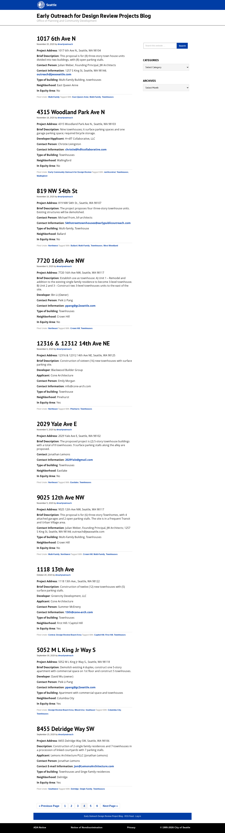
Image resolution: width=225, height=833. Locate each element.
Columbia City (114, 710)
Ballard (74, 246)
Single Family (86, 789)
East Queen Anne (80, 97)
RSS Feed (129, 816)
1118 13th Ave (55, 569)
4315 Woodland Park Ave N (71, 112)
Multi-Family (54, 97)
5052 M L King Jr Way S (66, 650)
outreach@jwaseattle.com (54, 74)
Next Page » (110, 806)
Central (51, 635)
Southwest (53, 789)
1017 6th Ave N (56, 38)
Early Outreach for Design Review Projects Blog (94, 17)
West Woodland (110, 246)
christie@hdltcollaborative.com (86, 149)
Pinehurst (74, 409)
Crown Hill (75, 328)
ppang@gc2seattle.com (80, 305)
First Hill (109, 635)
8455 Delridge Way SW (65, 729)
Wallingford (42, 176)
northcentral (110, 172)
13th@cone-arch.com (79, 612)
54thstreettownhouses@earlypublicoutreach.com (98, 223)
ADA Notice (39, 827)
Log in (138, 816)
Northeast (53, 328)
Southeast (90, 710)
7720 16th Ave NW (60, 260)
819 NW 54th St (57, 191)
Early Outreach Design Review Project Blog (103, 816)
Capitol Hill (99, 635)
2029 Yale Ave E (57, 424)
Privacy (131, 827)
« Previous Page (49, 806)
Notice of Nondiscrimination (86, 827)
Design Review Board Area (69, 635)
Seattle (51, 5)
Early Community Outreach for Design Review (69, 172)
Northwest (53, 246)
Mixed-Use (80, 710)
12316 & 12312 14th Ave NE (73, 343)
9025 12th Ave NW (60, 497)
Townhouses (108, 97)
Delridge (75, 789)
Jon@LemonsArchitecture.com (94, 766)
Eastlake (74, 482)
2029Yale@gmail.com (79, 460)
